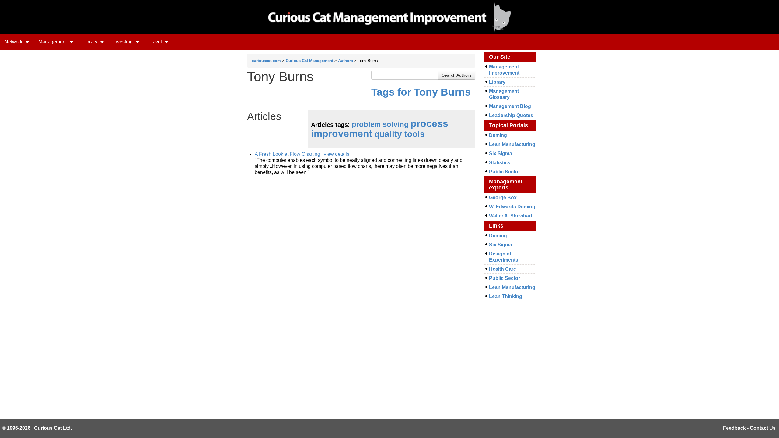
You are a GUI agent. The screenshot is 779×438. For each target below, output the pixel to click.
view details (336, 154)
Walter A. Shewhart (510, 215)
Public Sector (504, 171)
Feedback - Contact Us (749, 428)
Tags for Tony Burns (421, 92)
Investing (123, 41)
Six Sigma (500, 153)
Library (90, 41)
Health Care (502, 269)
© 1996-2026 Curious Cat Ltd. (37, 428)
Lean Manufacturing (512, 144)
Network (14, 41)
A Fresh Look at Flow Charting (287, 154)
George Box (503, 197)
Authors (345, 60)
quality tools (399, 134)
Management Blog (510, 106)
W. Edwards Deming (512, 206)
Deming (498, 135)
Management (53, 41)
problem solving (380, 124)
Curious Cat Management (309, 60)
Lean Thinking (505, 296)
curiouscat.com (266, 60)
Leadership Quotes (511, 115)
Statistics (499, 162)
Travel (155, 41)
